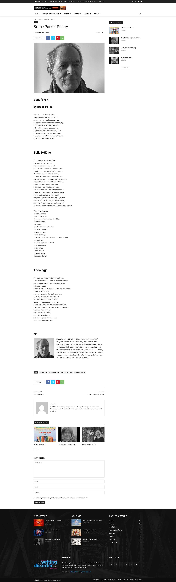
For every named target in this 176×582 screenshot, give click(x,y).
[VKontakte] (136, 564)
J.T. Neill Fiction (39, 394)
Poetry (40, 19)
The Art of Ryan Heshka (90, 539)
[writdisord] (35, 33)
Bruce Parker (43, 372)
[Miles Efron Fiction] (114, 60)
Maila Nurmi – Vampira (52, 539)
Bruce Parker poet (54, 372)
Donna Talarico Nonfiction (95, 394)
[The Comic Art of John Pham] (76, 522)
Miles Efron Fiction (126, 58)
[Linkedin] (131, 564)
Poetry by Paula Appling (89, 444)
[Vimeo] (138, 1)
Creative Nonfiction (63, 441)
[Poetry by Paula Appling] (93, 434)
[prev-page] (35, 449)
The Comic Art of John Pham (92, 520)
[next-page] (38, 449)
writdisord (41, 32)
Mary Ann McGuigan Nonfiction (67, 444)
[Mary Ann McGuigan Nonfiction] (69, 434)
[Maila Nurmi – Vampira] (38, 541)
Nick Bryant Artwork (89, 530)
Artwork (36, 441)
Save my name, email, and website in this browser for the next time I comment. (62, 498)
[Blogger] (111, 564)
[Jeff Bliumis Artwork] (45, 434)
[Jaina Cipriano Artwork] (38, 532)
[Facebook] (130, 1)
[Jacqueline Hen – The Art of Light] (38, 522)
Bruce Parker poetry (66, 372)
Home (35, 19)
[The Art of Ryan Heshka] (76, 541)
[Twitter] (135, 1)
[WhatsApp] (62, 38)
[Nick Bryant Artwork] (76, 532)
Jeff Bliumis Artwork (40, 444)
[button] (140, 13)
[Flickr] (121, 564)
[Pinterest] (58, 38)
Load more (125, 68)
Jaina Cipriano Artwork (52, 530)
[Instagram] (133, 1)
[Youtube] (141, 1)
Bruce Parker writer (79, 372)
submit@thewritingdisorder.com (80, 572)
